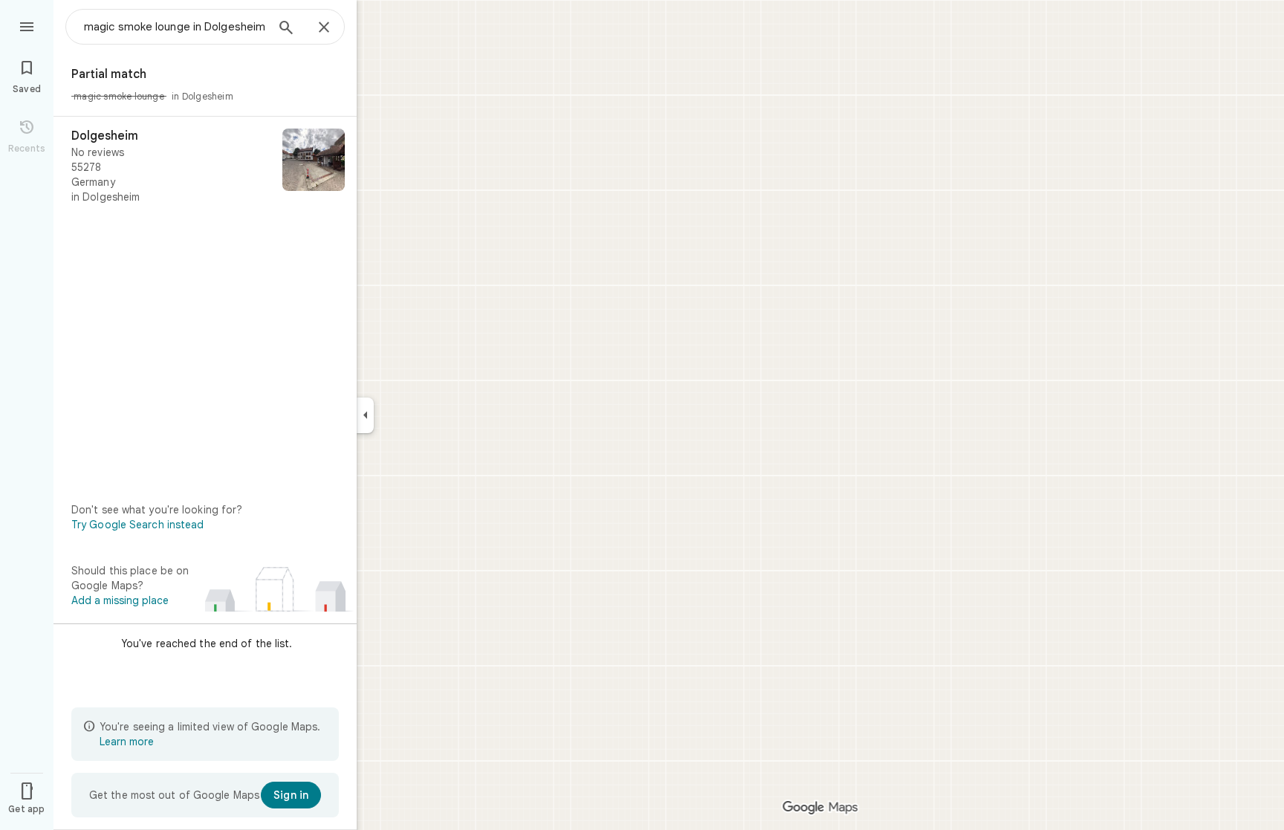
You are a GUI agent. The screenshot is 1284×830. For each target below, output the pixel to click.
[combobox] (174, 27)
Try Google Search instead (137, 524)
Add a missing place (120, 600)
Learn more (127, 741)
